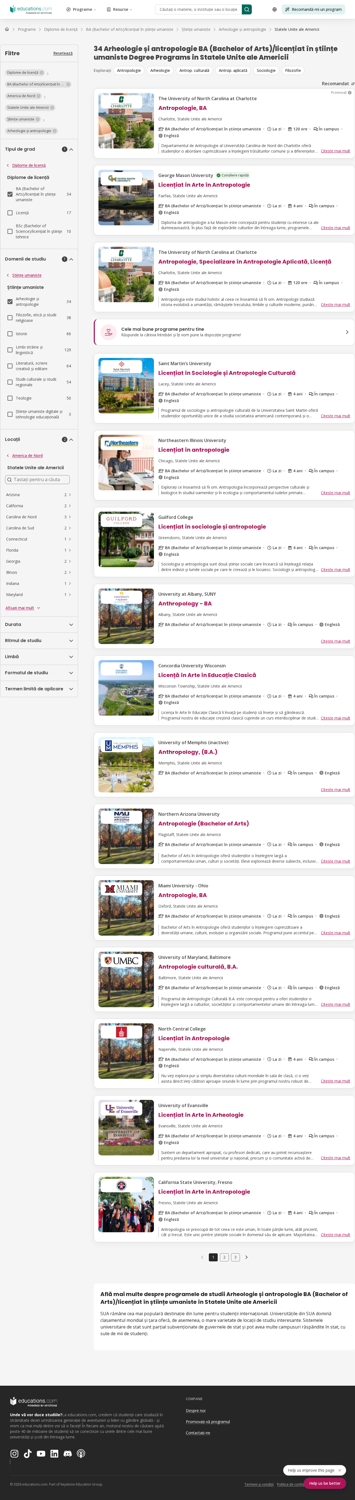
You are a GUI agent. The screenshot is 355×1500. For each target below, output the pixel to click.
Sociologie (266, 70)
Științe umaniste (27, 275)
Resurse (120, 9)
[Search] (247, 9)
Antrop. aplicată (233, 70)
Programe (82, 9)
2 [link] (224, 1257)
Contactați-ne (198, 1432)
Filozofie (293, 70)
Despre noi (196, 1410)
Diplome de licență (29, 165)
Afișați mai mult (20, 607)
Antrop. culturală (194, 70)
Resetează (63, 53)
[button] (25, 72)
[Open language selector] (275, 9)
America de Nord (27, 455)
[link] (297, 29)
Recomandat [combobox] (335, 83)
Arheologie (160, 70)
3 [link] (235, 1257)
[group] (234, 70)
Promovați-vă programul (208, 1421)
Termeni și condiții (259, 1484)
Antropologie (129, 70)
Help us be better (325, 1483)
